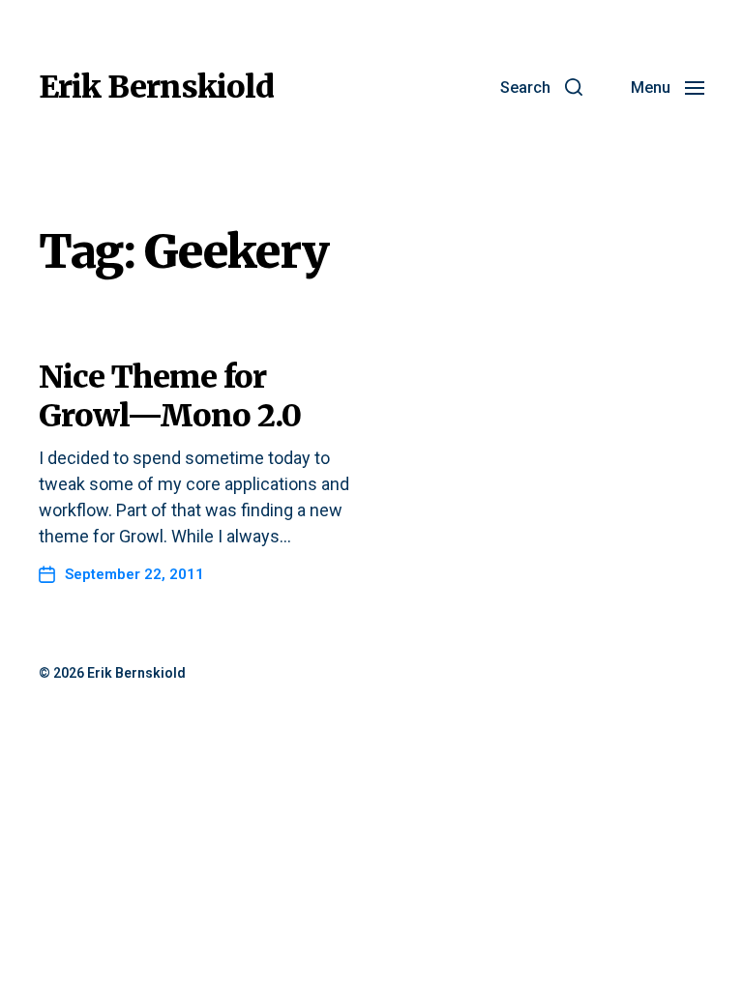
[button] (541, 87)
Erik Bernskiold (156, 87)
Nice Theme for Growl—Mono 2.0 (170, 396)
